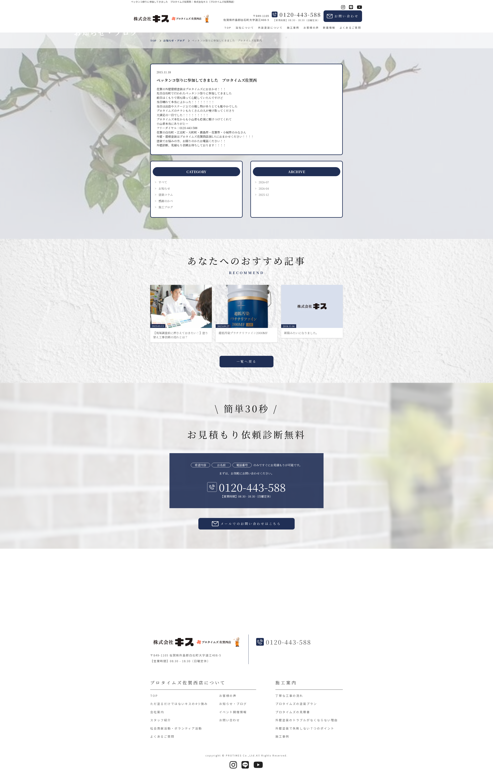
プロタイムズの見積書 (292, 712)
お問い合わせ (229, 720)
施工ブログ (165, 207)
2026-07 (264, 182)
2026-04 (264, 188)
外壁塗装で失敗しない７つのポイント (304, 728)
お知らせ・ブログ (174, 40)
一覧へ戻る (246, 361)
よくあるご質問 (350, 27)
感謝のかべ (165, 201)
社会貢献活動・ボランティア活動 (176, 728)
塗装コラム (165, 195)
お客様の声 (311, 27)
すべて (162, 182)
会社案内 (157, 712)
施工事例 (293, 27)
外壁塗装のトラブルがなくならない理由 (306, 720)
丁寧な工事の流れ (289, 696)
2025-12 (264, 195)
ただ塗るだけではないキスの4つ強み (179, 704)
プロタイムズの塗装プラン (296, 704)
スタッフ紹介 (160, 720)
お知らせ (164, 188)
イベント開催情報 (233, 712)
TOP (227, 27)
